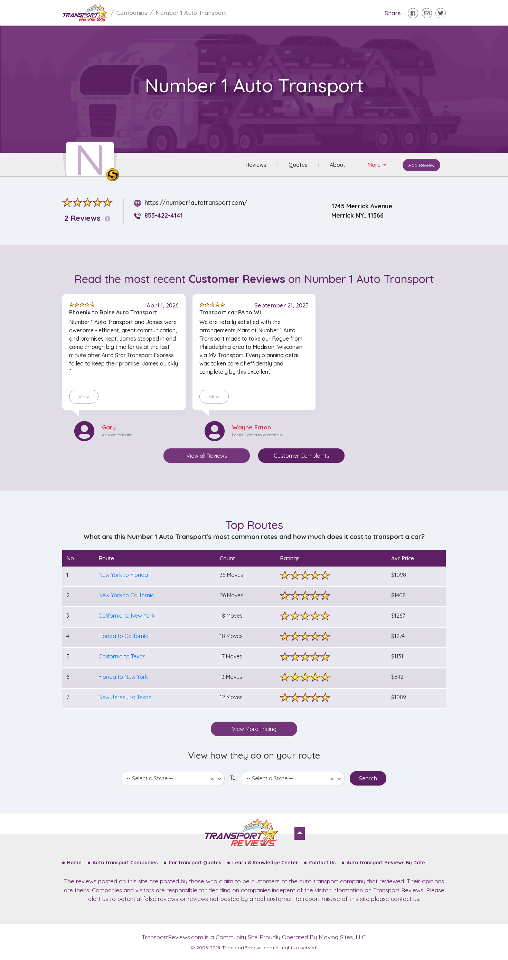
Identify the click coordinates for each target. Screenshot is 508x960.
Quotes (298, 164)
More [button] (374, 164)
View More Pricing (254, 728)
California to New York (126, 615)
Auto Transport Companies (125, 862)
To (233, 777)
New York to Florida (123, 574)
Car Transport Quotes (195, 862)
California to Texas (121, 656)
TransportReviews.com (172, 937)
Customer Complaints (301, 455)
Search (368, 778)
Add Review (421, 165)
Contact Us (322, 862)
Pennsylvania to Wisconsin (257, 434)
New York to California (126, 595)
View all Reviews (206, 455)
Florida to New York (123, 676)
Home (74, 862)
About (337, 164)
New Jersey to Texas (124, 697)
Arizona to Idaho (117, 434)
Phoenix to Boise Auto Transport (113, 312)
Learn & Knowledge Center (265, 862)
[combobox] (173, 778)
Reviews (255, 164)
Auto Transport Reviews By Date (386, 862)
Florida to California (123, 636)
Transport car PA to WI (230, 312)
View (83, 396)
